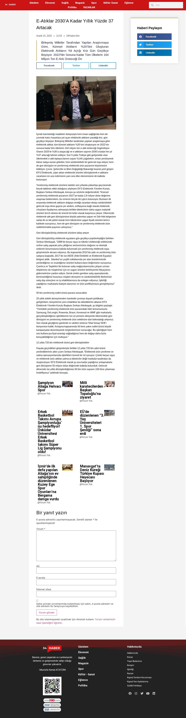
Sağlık (65, 2)
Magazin (80, 2)
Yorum (40, 529)
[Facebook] (130, 693)
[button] (49, 65)
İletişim (130, 665)
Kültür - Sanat (86, 674)
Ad (37, 566)
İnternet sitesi (43, 589)
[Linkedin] (154, 693)
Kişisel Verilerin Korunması (139, 677)
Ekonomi (50, 2)
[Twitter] (142, 693)
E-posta (40, 577)
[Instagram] (136, 693)
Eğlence (129, 2)
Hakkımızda (132, 653)
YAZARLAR (89, 7)
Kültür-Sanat (110, 2)
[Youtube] (148, 693)
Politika (72, 7)
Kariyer (130, 673)
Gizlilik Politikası (134, 685)
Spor (94, 2)
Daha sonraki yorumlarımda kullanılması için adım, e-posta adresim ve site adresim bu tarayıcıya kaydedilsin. (74, 605)
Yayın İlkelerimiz (134, 661)
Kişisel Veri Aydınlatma (137, 681)
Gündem (34, 2)
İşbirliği (130, 669)
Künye (130, 657)
